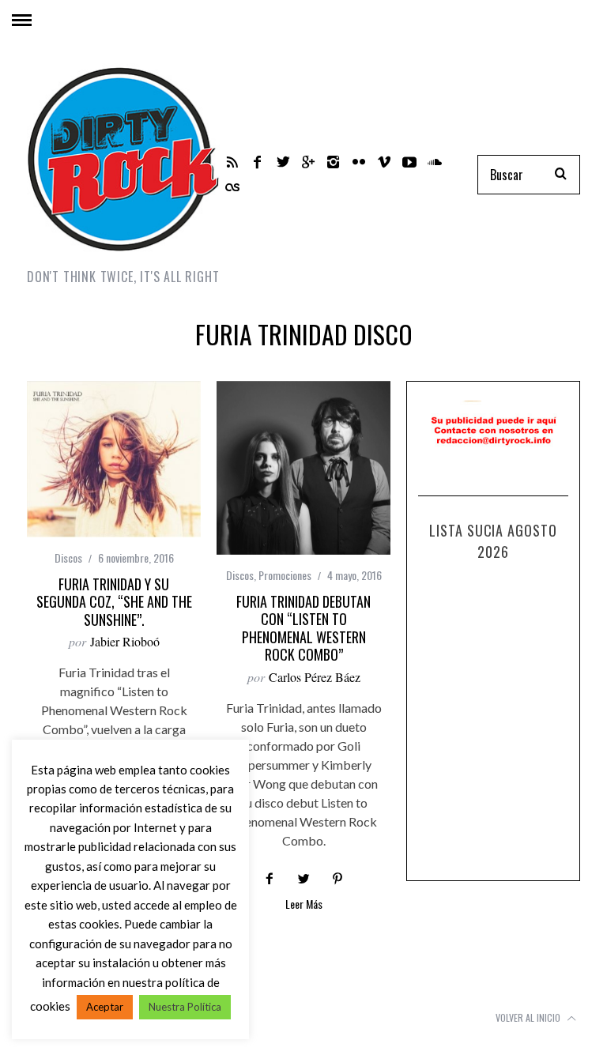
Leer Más (303, 905)
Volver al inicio (529, 1017)
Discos (68, 557)
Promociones (284, 575)
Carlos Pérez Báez (314, 677)
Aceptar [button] (104, 1006)
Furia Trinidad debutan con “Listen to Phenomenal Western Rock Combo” (303, 628)
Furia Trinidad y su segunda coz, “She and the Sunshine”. (114, 602)
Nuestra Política (185, 1006)
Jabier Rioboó (125, 641)
